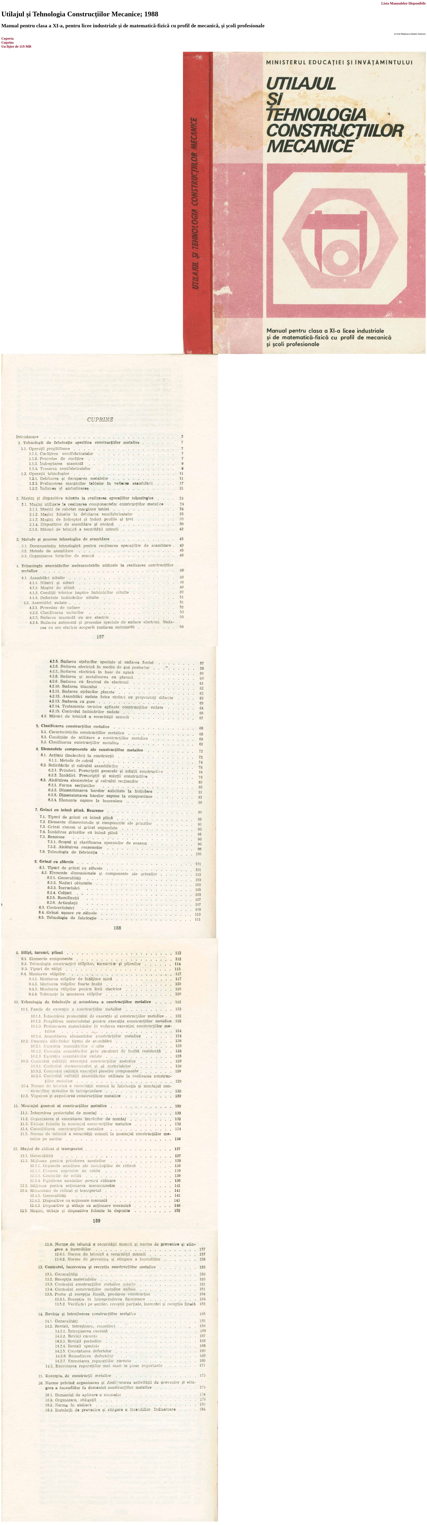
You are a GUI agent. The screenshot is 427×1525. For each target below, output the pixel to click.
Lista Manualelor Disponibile (403, 3)
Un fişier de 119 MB (16, 46)
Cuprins (7, 42)
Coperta (7, 38)
